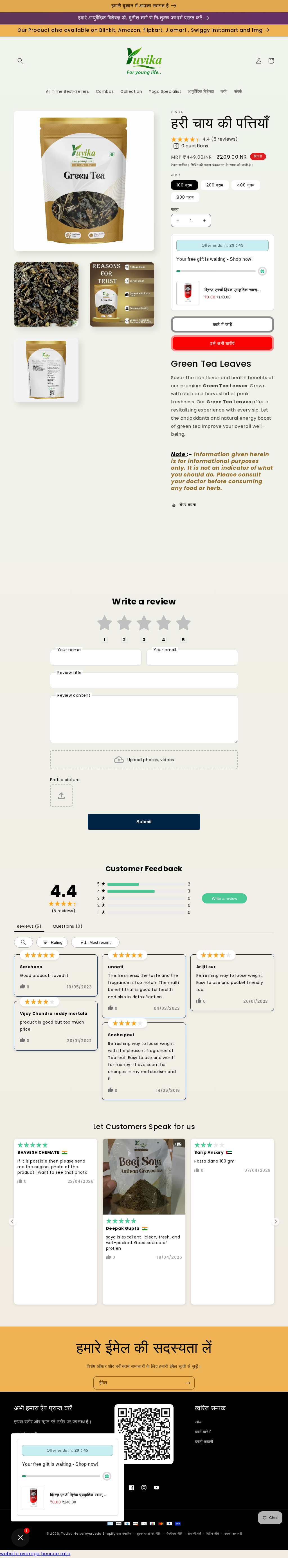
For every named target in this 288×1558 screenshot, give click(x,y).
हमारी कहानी (204, 1441)
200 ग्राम (214, 185)
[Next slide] (275, 1222)
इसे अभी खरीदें (222, 343)
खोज (198, 1422)
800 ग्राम (185, 197)
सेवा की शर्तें (194, 1533)
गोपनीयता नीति (174, 1533)
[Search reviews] (23, 942)
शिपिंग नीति (212, 1533)
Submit (144, 821)
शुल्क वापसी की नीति (148, 1533)
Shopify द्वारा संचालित (117, 1533)
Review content (73, 695)
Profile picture (65, 780)
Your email (165, 650)
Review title (69, 672)
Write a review (224, 898)
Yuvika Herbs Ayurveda (81, 1533)
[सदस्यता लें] (188, 1383)
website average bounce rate (35, 1553)
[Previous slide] (12, 1222)
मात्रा (175, 209)
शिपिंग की (197, 165)
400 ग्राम (246, 185)
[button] (20, 61)
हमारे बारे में (203, 1432)
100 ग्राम (184, 185)
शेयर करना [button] (187, 504)
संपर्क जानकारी (233, 1533)
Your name (69, 650)
